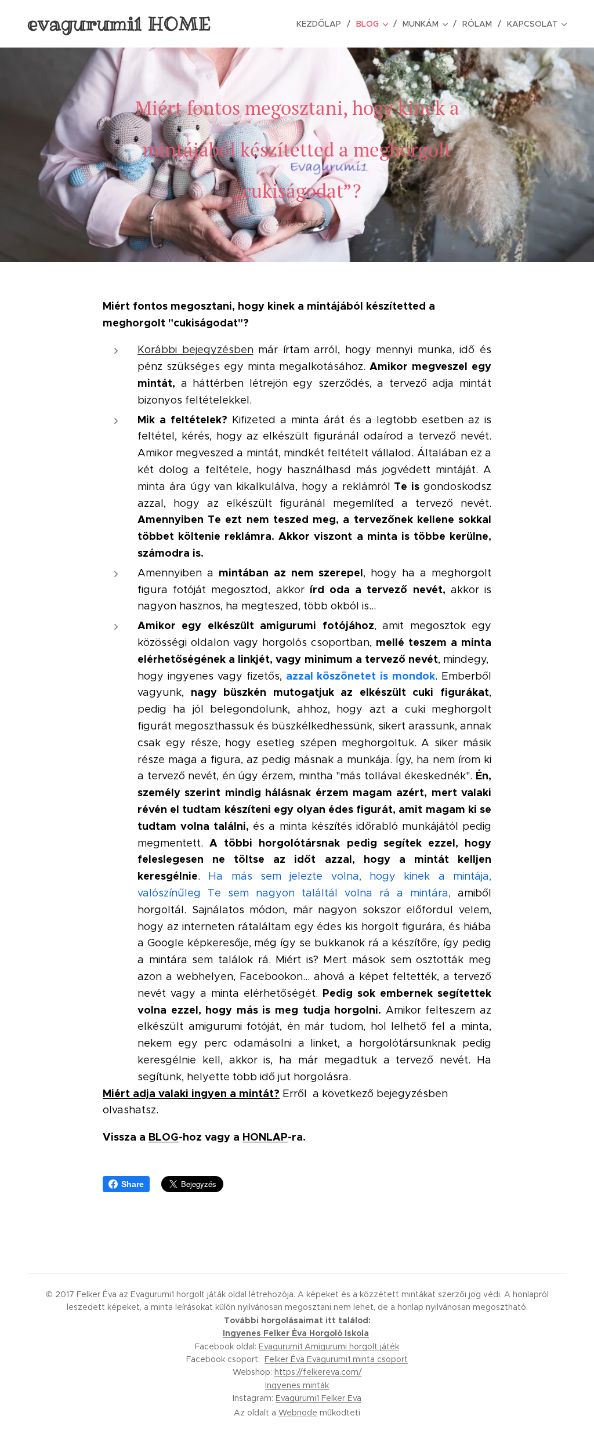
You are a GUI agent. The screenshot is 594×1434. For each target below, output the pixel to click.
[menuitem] (322, 23)
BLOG (163, 1136)
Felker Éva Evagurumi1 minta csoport (336, 1359)
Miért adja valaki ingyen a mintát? (191, 1093)
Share (132, 1184)
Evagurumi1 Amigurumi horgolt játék (329, 1346)
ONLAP (269, 1136)
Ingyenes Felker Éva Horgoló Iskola (296, 1333)
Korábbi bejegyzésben (195, 349)
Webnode (297, 1412)
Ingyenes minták (297, 1385)
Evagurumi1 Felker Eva (318, 1398)
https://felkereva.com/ (318, 1372)
